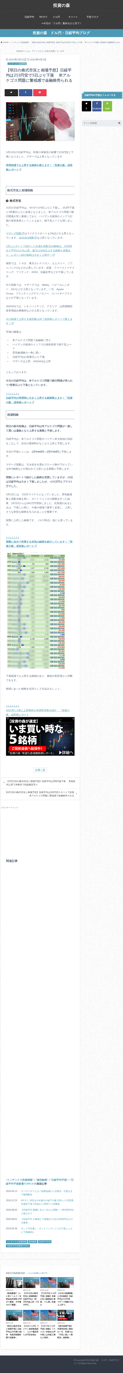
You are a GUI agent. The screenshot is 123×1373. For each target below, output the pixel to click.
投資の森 (61, 5)
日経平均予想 (59, 1180)
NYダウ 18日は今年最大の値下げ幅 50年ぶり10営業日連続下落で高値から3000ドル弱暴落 (47, 1202)
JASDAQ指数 (26, 238)
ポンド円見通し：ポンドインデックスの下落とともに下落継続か (47, 1230)
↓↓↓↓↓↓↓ (39, 398)
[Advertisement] (40, 831)
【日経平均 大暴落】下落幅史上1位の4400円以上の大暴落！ (47, 1221)
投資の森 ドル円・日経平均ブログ (61, 33)
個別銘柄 (42, 1180)
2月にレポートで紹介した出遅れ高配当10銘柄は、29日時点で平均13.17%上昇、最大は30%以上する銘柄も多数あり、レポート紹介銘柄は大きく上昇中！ (39, 250)
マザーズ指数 (13, 233)
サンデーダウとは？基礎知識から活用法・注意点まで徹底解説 (47, 1193)
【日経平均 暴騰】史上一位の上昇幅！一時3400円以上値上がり (47, 1212)
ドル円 (56, 17)
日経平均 (29, 17)
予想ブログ (92, 17)
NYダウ (43, 17)
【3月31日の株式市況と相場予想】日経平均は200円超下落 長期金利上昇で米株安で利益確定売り (40, 783)
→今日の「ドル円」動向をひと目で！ (61, 23)
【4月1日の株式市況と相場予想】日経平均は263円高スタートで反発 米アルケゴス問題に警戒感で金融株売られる (39, 794)
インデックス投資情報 (20, 1180)
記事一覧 (40, 770)
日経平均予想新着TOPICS (18, 1246)
